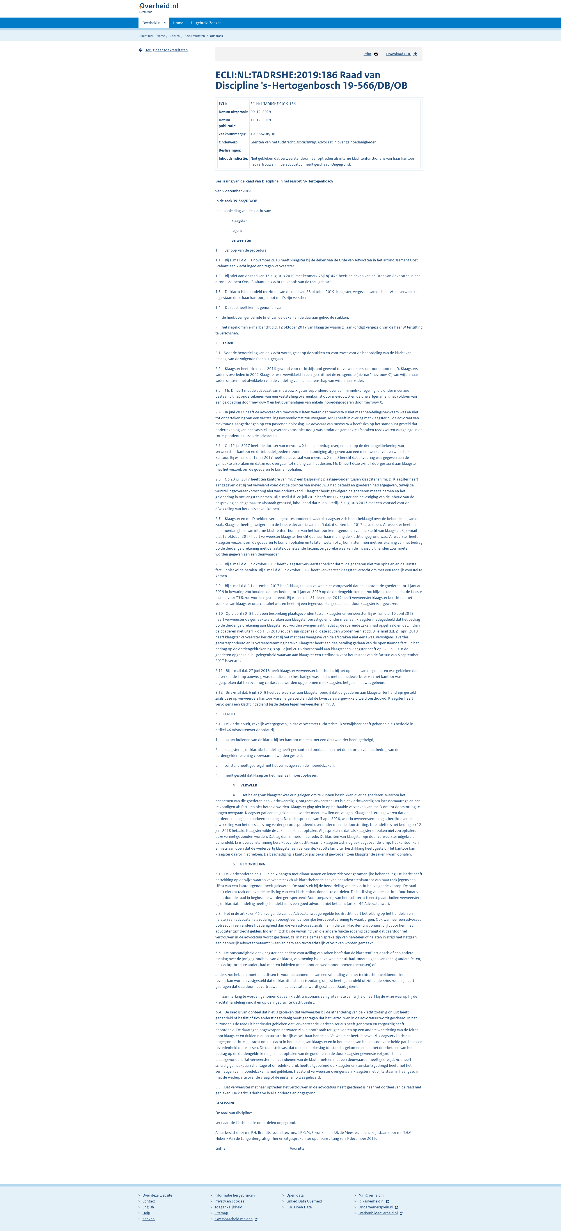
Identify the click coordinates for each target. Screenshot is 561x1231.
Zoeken (175, 36)
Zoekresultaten (195, 36)
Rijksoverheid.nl (371, 1201)
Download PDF (398, 54)
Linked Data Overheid (304, 1201)
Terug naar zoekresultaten (167, 50)
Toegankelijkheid (228, 1207)
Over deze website (157, 1195)
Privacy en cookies (229, 1201)
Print (367, 54)
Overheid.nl (151, 24)
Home (178, 22)
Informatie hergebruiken (235, 1195)
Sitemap (221, 1213)
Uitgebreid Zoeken (206, 22)
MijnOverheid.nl (372, 1195)
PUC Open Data (299, 1207)
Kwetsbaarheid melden (234, 1219)
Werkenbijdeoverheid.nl (378, 1213)
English (148, 1207)
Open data (295, 1195)
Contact (148, 1201)
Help (146, 1213)
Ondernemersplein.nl (376, 1207)
